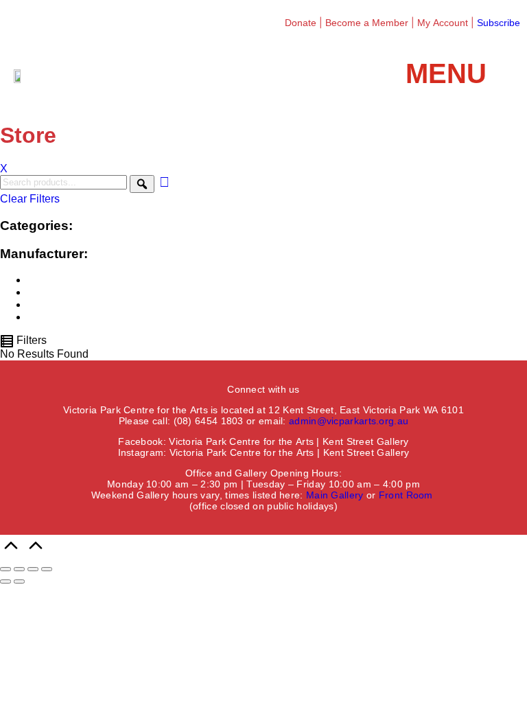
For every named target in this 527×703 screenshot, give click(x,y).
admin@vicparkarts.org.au (348, 420)
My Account (442, 22)
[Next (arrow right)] (19, 581)
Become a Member (366, 22)
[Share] (32, 569)
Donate (300, 22)
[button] (459, 73)
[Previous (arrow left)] (5, 581)
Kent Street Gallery (366, 441)
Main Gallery (335, 494)
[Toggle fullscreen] (19, 569)
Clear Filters (30, 199)
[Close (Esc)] (46, 569)
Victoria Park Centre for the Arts (241, 441)
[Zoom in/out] (5, 569)
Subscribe (498, 22)
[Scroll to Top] (23, 553)
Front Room (406, 494)
